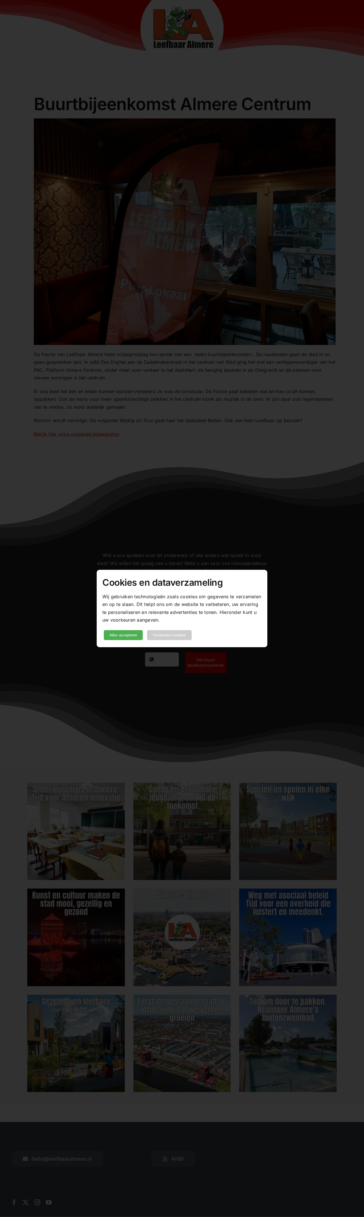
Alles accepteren (123, 635)
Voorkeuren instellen (169, 635)
